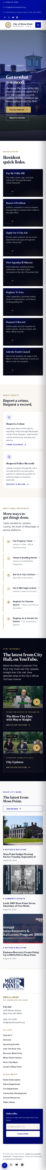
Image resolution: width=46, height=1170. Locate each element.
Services (7, 1040)
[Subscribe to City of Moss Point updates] (4, 1165)
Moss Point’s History (12, 1057)
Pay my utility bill (16, 109)
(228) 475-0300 (11, 2)
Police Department (11, 1084)
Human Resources (11, 1097)
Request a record (16, 484)
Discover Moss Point (12, 1053)
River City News (10, 1062)
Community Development (15, 1093)
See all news (12, 808)
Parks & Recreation (11, 1080)
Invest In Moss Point (12, 1067)
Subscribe (23, 1134)
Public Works (9, 1102)
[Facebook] (5, 17)
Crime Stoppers (14, 445)
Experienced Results (13, 1159)
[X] (9, 17)
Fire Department (10, 1089)
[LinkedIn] (17, 17)
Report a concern (17, 118)
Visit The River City (12, 1049)
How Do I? (7, 1035)
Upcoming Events (11, 1044)
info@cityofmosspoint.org (15, 7)
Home (8, 65)
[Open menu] (38, 25)
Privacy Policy (18, 1156)
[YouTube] (13, 17)
